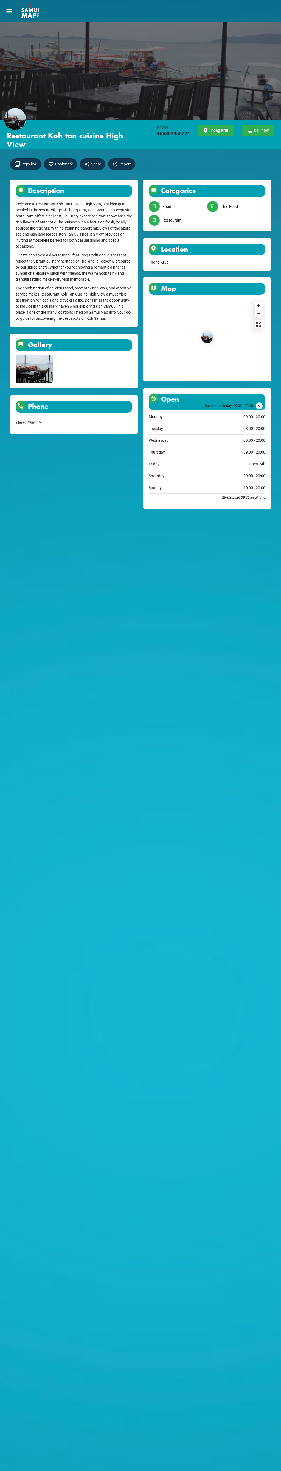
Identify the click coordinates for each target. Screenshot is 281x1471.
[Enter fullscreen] (259, 324)
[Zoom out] (259, 314)
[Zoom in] (259, 306)
